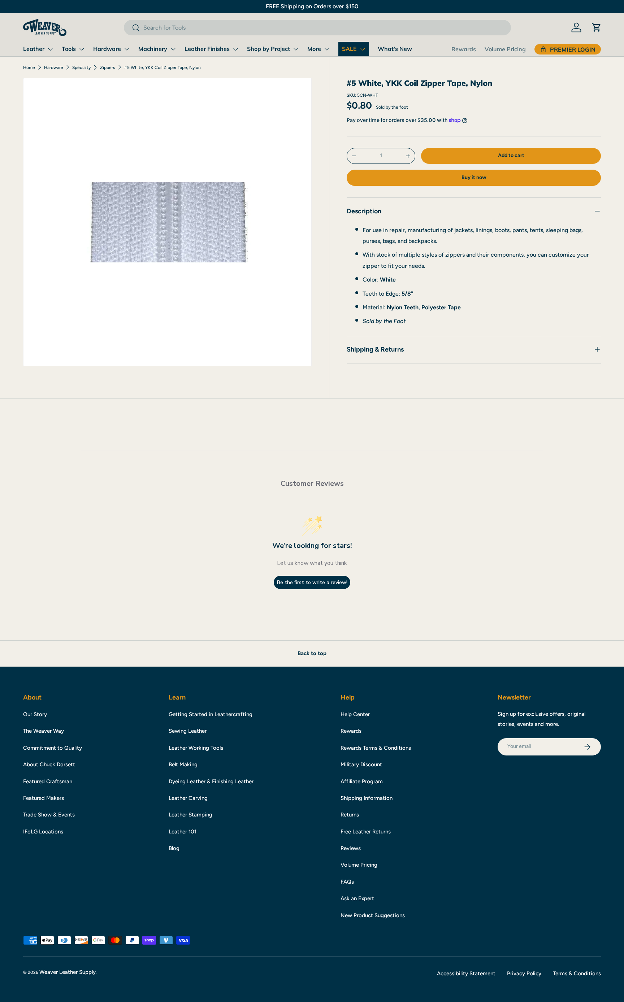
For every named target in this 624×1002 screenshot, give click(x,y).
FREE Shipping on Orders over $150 (312, 6)
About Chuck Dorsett (49, 764)
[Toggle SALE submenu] (362, 49)
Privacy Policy (524, 973)
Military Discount (361, 764)
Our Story (35, 714)
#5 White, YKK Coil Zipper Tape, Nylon (162, 67)
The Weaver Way (43, 731)
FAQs (347, 882)
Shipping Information (367, 798)
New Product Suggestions (373, 915)
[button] (596, 27)
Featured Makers (43, 798)
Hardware (107, 48)
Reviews (351, 848)
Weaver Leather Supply (67, 972)
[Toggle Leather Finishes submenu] (235, 49)
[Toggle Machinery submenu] (173, 49)
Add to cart (511, 155)
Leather (33, 48)
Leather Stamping (190, 814)
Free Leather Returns (366, 831)
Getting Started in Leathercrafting (210, 714)
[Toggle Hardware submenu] (126, 49)
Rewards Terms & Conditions (376, 748)
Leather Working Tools (196, 748)
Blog (174, 848)
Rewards (463, 49)
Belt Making (183, 764)
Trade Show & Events (49, 814)
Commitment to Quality (52, 748)
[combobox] (317, 27)
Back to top (312, 653)
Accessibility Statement (466, 973)
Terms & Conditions (577, 973)
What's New (395, 48)
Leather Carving (188, 798)
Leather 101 (182, 831)
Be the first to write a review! (312, 582)
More (314, 48)
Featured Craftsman (47, 781)
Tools (69, 48)
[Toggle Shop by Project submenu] (295, 49)
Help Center (355, 714)
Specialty (81, 67)
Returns (350, 814)
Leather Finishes (207, 48)
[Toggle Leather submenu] (50, 49)
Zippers (107, 67)
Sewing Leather (188, 731)
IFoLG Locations (43, 831)
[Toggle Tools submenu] (81, 49)
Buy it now (474, 177)
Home (29, 67)
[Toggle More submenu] (326, 49)
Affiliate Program (362, 781)
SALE (349, 48)
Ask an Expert (357, 898)
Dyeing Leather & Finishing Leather (211, 781)
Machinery (152, 48)
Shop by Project (268, 48)
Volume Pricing (505, 49)
